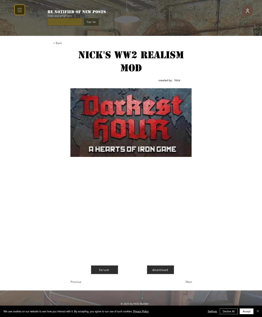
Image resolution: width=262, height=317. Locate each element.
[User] (247, 10)
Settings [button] (212, 311)
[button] (65, 43)
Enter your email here (60, 15)
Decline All (229, 311)
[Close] (258, 311)
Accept (246, 311)
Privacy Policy (141, 311)
